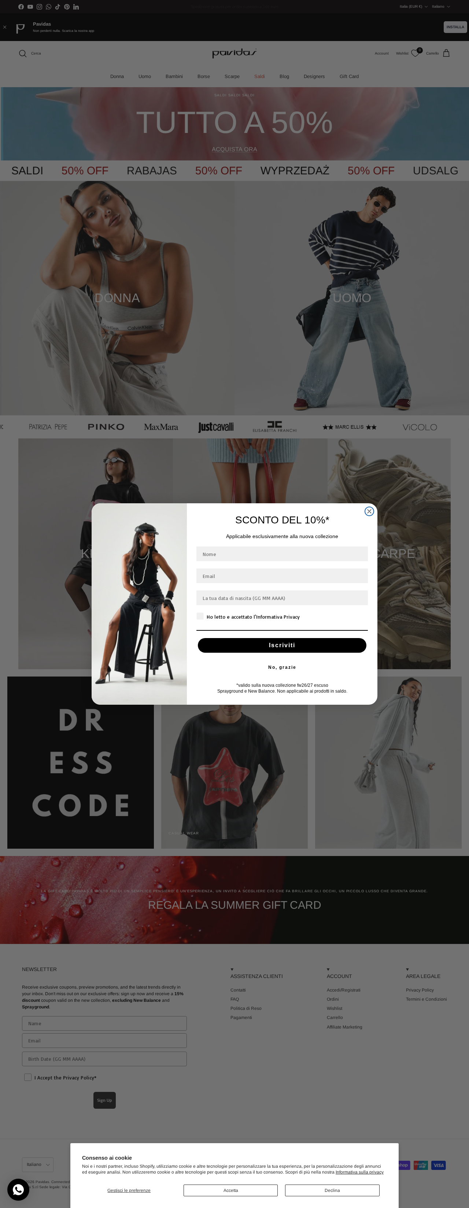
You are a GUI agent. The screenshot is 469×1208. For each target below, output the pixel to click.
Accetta (231, 1190)
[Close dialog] (369, 511)
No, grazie (282, 667)
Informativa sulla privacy (360, 1172)
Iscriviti (282, 645)
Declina (332, 1190)
